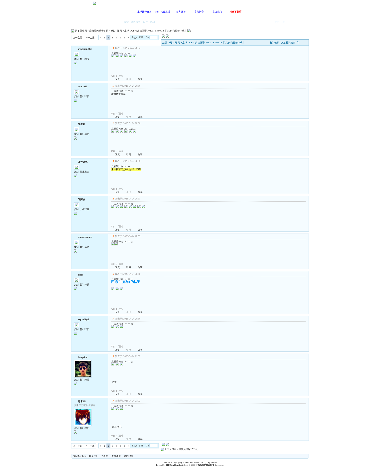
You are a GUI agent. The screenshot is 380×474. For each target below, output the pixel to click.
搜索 (126, 21)
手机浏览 (116, 456)
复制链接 (274, 42)
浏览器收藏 (287, 42)
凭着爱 (81, 124)
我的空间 (114, 22)
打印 (296, 42)
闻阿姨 (81, 199)
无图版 (104, 456)
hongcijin (82, 357)
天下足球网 (81, 30)
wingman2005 (85, 49)
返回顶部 (128, 456)
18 (112, 356)
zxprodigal (83, 319)
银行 (145, 21)
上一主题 (77, 37)
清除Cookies (79, 456)
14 (112, 198)
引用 (128, 79)
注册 (283, 21)
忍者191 (82, 401)
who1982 (82, 86)
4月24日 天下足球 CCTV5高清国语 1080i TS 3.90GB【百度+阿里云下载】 (149, 30)
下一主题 (90, 37)
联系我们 (93, 456)
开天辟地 (82, 161)
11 (112, 85)
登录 (277, 21)
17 (112, 318)
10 (112, 48)
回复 (117, 79)
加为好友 (75, 49)
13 (112, 161)
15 (112, 236)
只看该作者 (117, 53)
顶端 (120, 75)
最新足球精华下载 (98, 30)
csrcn (80, 274)
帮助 (152, 21)
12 (112, 123)
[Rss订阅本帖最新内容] (189, 30)
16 (112, 274)
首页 (101, 22)
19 (112, 400)
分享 (140, 79)
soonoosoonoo (85, 237)
